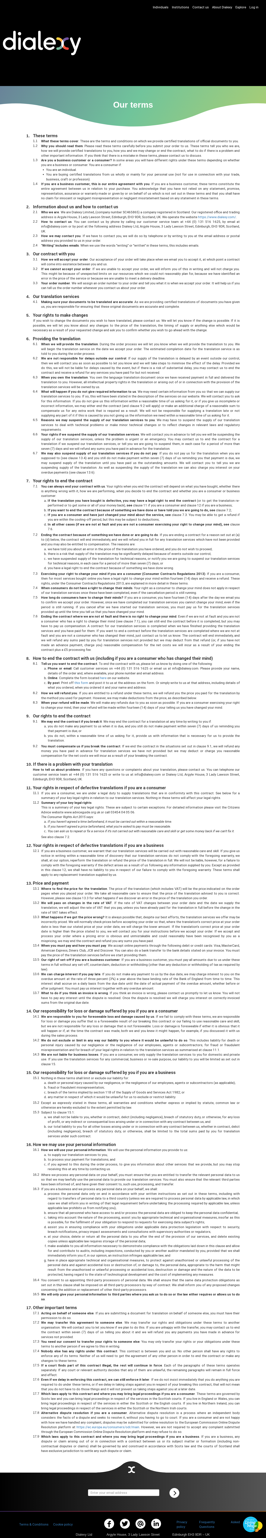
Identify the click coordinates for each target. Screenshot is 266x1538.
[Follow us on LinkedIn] (156, 1529)
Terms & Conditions (33, 1524)
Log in (253, 7)
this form (81, 683)
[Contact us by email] (140, 1529)
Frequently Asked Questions (219, 1524)
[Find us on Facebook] (109, 1529)
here (103, 678)
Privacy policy (182, 1524)
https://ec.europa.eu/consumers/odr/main (108, 1427)
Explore (240, 7)
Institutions (180, 7)
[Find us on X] (124, 1529)
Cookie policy (63, 1524)
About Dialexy (222, 7)
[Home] (43, 43)
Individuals (160, 7)
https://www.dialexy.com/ (217, 217)
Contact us (200, 7)
